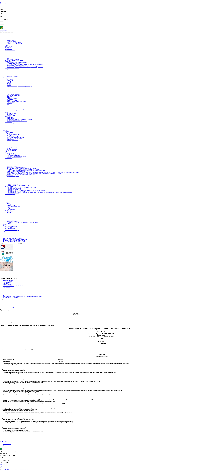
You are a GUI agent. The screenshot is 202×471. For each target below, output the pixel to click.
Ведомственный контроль (9, 197)
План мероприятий (10, 220)
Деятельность (7, 93)
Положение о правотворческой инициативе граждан (16, 101)
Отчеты (8, 104)
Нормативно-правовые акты (12, 219)
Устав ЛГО (9, 81)
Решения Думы (9, 96)
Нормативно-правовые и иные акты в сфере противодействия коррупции (20, 164)
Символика (7, 48)
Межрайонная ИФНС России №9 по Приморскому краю (17, 62)
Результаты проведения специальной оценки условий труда (17, 121)
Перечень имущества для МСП (8, 307)
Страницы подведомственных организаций (14, 157)
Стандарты (9, 212)
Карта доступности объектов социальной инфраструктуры (15, 60)
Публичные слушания (11, 102)
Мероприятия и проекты (11, 41)
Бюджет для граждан (6, 287)
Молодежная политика (11, 57)
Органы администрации (9, 132)
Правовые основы (8, 210)
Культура (8, 56)
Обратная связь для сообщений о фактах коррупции (16, 171)
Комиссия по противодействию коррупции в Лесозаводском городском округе (21, 174)
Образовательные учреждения (12, 179)
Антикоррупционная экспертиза (12, 166)
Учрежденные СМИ (8, 158)
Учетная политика (10, 217)
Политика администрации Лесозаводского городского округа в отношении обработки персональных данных (22, 296)
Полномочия (9, 85)
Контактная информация (11, 180)
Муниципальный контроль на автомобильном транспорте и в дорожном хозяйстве (21, 187)
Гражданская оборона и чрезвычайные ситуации (13, 73)
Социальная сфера (8, 52)
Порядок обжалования (11, 205)
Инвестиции (5, 305)
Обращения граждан (8, 122)
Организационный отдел (11, 113)
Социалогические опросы (11, 39)
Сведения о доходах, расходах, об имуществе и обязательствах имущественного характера (23, 169)
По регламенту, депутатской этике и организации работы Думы (18, 110)
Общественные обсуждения (12, 161)
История (6, 45)
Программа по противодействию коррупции (15, 165)
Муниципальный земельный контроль (14, 189)
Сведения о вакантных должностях (13, 176)
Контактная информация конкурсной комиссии (15, 120)
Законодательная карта (9, 235)
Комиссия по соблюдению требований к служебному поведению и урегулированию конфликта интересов (26, 170)
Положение (9, 127)
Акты (8, 199)
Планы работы (9, 103)
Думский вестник (10, 79)
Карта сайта (5, 445)
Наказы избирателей (10, 92)
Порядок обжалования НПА (12, 98)
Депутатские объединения (9, 111)
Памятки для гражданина (11, 40)
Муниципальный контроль (9, 186)
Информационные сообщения (12, 38)
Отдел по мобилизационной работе (13, 147)
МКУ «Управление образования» (13, 184)
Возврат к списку (3, 441)
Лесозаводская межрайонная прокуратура (14, 63)
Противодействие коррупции (10, 163)
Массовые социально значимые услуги (12, 230)
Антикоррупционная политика (12, 76)
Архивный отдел (10, 144)
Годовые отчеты (10, 216)
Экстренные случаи (8, 49)
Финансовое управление (11, 135)
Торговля (4, 304)
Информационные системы (10, 153)
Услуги (4, 225)
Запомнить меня (5, 19)
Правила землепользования (7, 284)
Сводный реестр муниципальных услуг (12, 226)
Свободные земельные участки (8, 286)
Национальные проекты (7, 282)
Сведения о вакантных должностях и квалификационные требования (19, 119)
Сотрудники (9, 204)
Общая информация (10, 80)
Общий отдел (9, 143)
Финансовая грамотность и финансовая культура (11, 297)
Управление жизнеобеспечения (12, 136)
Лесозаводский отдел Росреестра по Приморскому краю (17, 65)
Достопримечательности (9, 46)
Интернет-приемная (6, 231)
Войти (2, 9)
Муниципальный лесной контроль (13, 193)
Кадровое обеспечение (9, 175)
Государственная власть (9, 61)
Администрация (5, 130)
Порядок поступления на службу (13, 177)
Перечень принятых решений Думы (13, 95)
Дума (3, 77)
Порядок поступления (11, 118)
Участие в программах (9, 159)
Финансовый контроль (9, 181)
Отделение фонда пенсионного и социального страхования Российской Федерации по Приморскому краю (26, 64)
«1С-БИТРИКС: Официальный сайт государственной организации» (17, 469)
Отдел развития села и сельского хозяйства (14, 138)
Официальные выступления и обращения (14, 42)
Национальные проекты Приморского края (12, 125)
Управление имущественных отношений (14, 134)
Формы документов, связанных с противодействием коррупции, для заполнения (21, 168)
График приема (9, 91)
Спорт (8, 58)
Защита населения (10, 74)
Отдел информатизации (11, 145)
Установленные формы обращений (13, 123)
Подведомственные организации (11, 154)
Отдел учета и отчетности (11, 115)
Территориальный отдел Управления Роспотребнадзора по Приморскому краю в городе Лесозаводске (25, 67)
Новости (6, 36)
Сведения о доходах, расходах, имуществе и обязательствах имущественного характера (22, 222)
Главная (4, 34)
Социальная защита (10, 53)
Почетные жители (8, 47)
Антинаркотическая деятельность (13, 59)
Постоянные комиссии (9, 106)
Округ (4, 35)
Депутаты (6, 88)
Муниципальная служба (9, 116)
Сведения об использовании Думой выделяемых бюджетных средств (19, 86)
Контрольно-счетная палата (7, 201)
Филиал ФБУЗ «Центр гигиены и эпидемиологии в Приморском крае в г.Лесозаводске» (22, 66)
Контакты (8, 208)
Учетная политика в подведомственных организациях (16, 156)
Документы (5, 224)
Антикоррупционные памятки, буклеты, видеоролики (16, 167)
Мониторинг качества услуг (10, 228)
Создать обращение (8, 233)
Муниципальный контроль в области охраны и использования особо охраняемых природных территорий (26, 190)
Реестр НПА (9, 97)
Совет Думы (9, 84)
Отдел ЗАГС (9, 148)
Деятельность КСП (8, 213)
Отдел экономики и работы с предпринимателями (16, 137)
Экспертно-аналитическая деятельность (14, 215)
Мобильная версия (3, 30)
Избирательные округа (11, 90)
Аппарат (6, 112)
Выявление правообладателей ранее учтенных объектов (13, 285)
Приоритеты (7, 151)
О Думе (6, 78)
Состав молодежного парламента (13, 128)
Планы (8, 198)
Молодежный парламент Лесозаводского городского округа (15, 126)
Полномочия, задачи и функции (10, 150)
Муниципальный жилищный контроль (14, 188)
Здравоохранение (10, 54)
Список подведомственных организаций (14, 155)
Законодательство (10, 211)
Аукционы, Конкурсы (6, 302)
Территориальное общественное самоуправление (13, 72)
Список (8, 89)
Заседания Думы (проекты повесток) (13, 94)
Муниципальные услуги (9, 227)
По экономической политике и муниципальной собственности (18, 109)
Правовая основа (10, 117)
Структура (9, 83)
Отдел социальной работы (11, 141)
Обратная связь (3, 466)
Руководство (9, 82)
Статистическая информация (10, 194)
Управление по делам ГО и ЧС (12, 75)
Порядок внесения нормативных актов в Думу (15, 100)
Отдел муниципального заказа (12, 140)
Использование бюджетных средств (13, 206)
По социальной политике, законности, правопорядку (16, 107)
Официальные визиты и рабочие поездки (14, 43)
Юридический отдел (10, 114)
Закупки (8, 207)
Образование (9, 55)
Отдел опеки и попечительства (12, 149)
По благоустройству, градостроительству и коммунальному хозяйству (19, 108)
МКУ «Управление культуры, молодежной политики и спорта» (18, 185)
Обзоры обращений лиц (9, 234)
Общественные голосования (10, 50)
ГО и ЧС (4, 295)
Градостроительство (6, 283)
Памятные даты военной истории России (12, 70)
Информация (7, 202)
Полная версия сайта (4, 2)
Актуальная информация (9, 37)
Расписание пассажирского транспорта (12, 68)
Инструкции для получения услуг (11, 229)
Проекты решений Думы (11, 99)
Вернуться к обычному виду (5, 3)
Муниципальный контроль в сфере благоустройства (16, 191)
